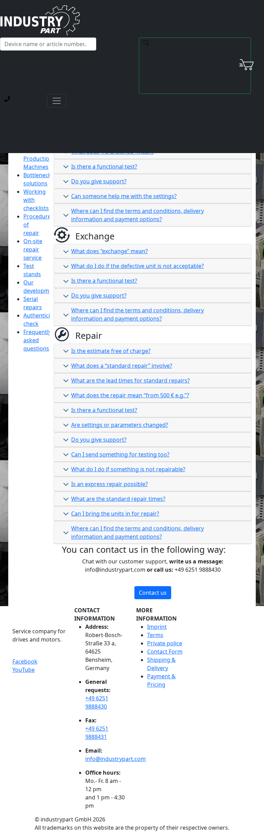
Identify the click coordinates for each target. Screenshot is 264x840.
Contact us (153, 592)
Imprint (157, 627)
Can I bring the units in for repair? (115, 513)
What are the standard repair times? (118, 499)
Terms (155, 635)
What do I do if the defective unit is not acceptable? (137, 266)
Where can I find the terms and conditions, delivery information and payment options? (137, 215)
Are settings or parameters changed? (119, 425)
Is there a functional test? (104, 166)
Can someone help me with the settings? (124, 196)
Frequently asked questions (37, 340)
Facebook (24, 661)
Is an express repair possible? (109, 484)
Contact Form (165, 651)
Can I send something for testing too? (120, 454)
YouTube (23, 670)
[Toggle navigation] (56, 101)
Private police (164, 643)
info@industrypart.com (115, 759)
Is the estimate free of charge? (111, 351)
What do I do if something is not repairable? (128, 469)
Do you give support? (98, 181)
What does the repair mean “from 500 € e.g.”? (130, 395)
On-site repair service (32, 249)
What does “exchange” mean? (109, 251)
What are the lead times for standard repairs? (130, 380)
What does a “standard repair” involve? (121, 365)
